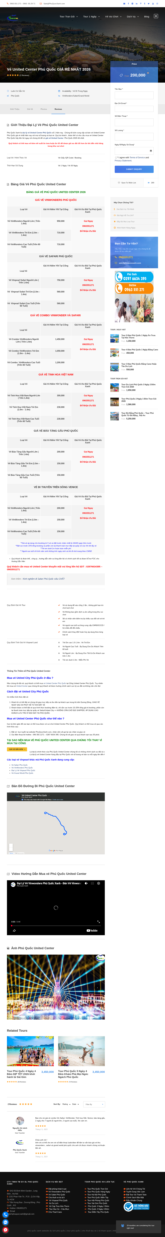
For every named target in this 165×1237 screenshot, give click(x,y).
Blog (146, 16)
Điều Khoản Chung (134, 1200)
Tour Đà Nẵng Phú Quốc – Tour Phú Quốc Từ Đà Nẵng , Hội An (137, 414)
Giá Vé (30, 109)
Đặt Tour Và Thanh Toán (136, 1195)
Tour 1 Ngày (90, 16)
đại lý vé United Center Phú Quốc (37, 133)
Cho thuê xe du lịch (56, 1197)
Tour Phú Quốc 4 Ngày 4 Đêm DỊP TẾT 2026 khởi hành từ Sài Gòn (21, 1074)
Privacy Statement (123, 161)
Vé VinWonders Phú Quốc (22, 768)
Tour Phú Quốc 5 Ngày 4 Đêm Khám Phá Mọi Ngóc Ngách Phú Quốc (73, 1074)
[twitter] (149, 4)
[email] (124, 4)
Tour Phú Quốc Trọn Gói (97, 1189)
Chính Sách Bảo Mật (135, 1197)
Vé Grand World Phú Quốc (22, 773)
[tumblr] (144, 4)
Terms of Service (137, 157)
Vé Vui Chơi (111, 16)
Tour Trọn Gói (67, 16)
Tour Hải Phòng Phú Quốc (98, 1200)
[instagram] (157, 4)
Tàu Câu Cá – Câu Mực (58, 1209)
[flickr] (132, 4)
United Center (22, 686)
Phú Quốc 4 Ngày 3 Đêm (98, 1209)
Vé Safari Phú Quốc (19, 765)
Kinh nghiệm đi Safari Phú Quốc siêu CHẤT (44, 579)
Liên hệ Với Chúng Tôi (135, 1189)
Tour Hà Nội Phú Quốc (96, 1195)
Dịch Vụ (131, 16)
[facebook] (128, 4)
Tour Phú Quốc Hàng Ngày (98, 1192)
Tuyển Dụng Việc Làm (135, 1192)
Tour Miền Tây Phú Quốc (98, 1212)
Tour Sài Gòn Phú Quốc (97, 1203)
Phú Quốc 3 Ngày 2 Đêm (98, 1206)
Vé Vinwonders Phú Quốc (59, 1192)
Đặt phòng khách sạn (57, 1189)
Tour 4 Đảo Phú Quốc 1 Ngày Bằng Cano (139, 350)
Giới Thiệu (14, 109)
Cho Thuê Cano (55, 1212)
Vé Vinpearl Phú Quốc (58, 1200)
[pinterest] (140, 4)
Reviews (58, 109)
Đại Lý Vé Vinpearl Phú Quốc (23, 770)
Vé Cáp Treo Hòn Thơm (58, 1206)
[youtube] (153, 4)
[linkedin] (136, 4)
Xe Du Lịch (53, 1203)
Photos (44, 109)
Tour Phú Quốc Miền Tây (97, 1197)
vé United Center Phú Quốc (55, 683)
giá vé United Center (55, 138)
